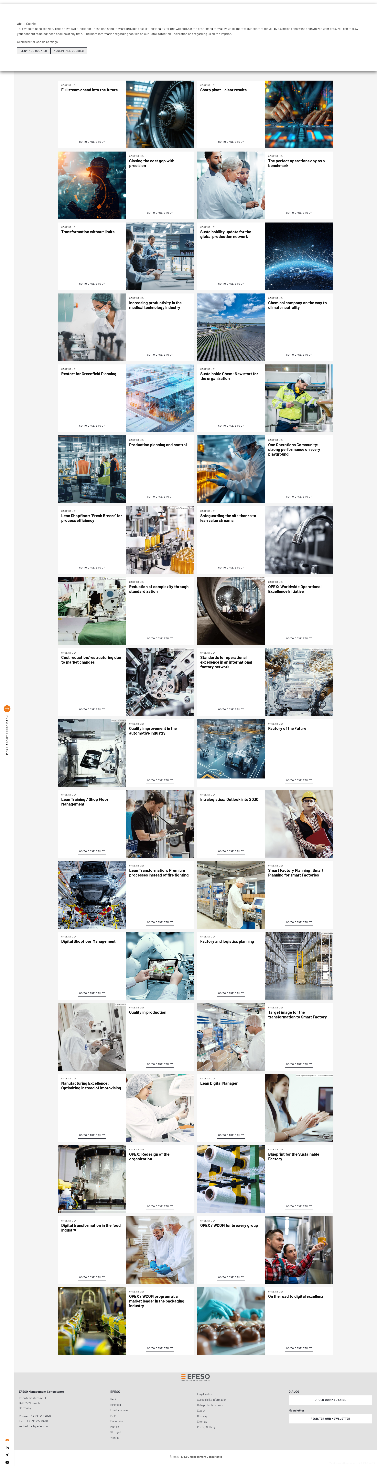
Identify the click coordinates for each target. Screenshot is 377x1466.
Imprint (226, 33)
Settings (52, 42)
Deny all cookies (33, 50)
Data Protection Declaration (168, 33)
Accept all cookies (69, 50)
